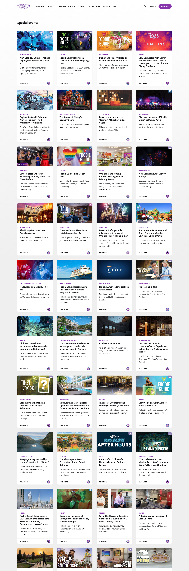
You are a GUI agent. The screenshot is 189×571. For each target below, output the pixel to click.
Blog (50, 6)
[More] (114, 6)
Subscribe (165, 6)
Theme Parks (94, 6)
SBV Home (40, 6)
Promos (81, 6)
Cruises (106, 6)
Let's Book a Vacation (65, 6)
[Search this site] (145, 6)
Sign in (153, 6)
